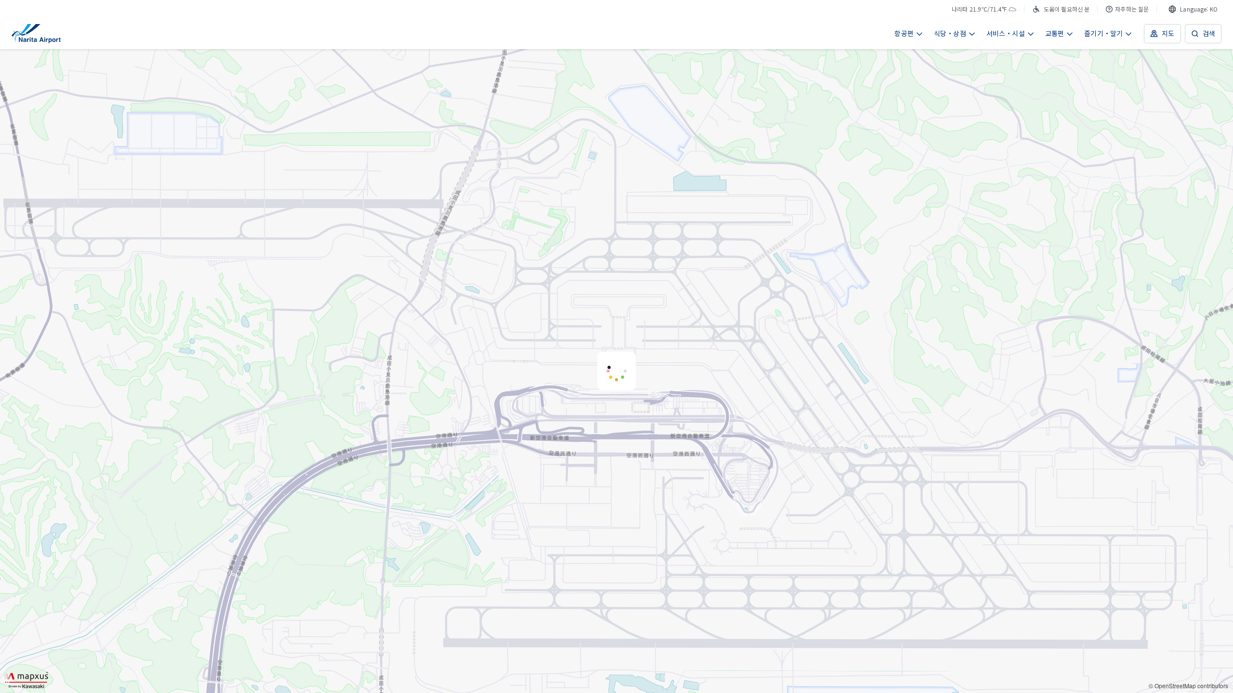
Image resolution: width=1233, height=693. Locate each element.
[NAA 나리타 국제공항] (36, 33)
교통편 (1054, 33)
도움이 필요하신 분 (1066, 9)
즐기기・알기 (1103, 33)
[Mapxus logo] (26, 679)
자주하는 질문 (1132, 9)
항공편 (904, 33)
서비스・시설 (1005, 33)
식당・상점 (950, 33)
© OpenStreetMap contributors (1188, 685)
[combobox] (1193, 9)
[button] (616, 371)
